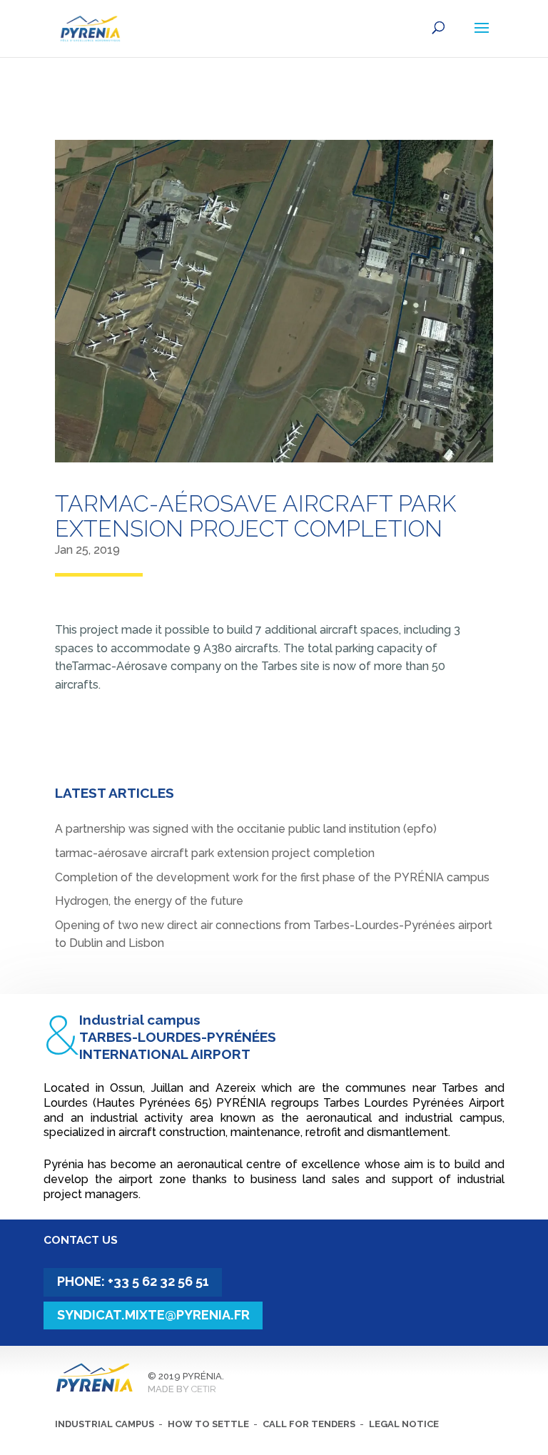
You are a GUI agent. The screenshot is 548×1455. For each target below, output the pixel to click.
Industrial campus (104, 1424)
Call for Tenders (309, 1424)
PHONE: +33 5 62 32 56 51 (133, 1281)
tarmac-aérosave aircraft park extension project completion (215, 853)
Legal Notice (404, 1424)
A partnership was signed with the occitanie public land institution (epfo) (246, 829)
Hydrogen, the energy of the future (149, 901)
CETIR (203, 1389)
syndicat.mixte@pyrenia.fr (153, 1314)
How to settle (208, 1424)
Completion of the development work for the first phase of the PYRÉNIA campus (272, 877)
